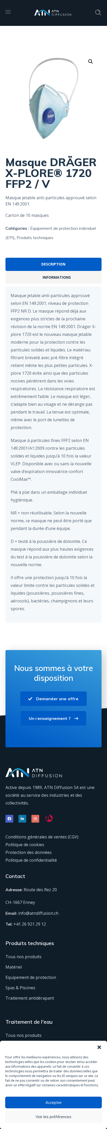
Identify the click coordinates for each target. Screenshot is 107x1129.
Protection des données (28, 852)
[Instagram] (35, 819)
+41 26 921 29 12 (30, 924)
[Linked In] (22, 819)
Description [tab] (53, 264)
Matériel (13, 967)
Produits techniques (35, 237)
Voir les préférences (53, 1116)
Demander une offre (57, 698)
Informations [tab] (57, 277)
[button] (99, 1047)
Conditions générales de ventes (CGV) (41, 837)
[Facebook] (9, 819)
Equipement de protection (30, 977)
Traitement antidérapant (29, 998)
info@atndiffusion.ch (38, 913)
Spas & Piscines (20, 988)
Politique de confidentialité (31, 860)
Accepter (53, 1102)
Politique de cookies (24, 844)
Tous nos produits (23, 957)
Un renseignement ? (50, 718)
